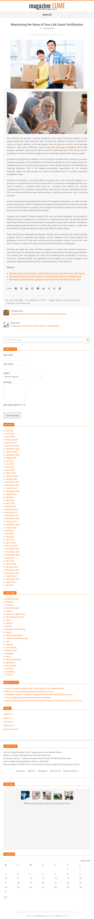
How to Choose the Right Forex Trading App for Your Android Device (35, 688)
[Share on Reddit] (43, 288)
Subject (6, 373)
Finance (9, 611)
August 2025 (11, 458)
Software (9, 668)
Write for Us (8, 725)
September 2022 (13, 555)
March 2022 (11, 564)
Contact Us (8, 714)
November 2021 (12, 573)
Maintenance (11, 650)
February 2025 (12, 476)
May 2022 (10, 558)
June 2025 (10, 464)
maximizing (20, 303)
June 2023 (10, 533)
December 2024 (12, 482)
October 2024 (11, 488)
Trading (9, 674)
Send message (12, 415)
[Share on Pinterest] (38, 288)
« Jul (5, 897)
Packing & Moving (13, 659)
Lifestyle (9, 644)
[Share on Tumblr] (49, 288)
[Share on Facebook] (16, 288)
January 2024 (11, 512)
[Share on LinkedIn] (27, 288)
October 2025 (11, 451)
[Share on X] (21, 288)
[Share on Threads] (54, 288)
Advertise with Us (11, 729)
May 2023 (10, 536)
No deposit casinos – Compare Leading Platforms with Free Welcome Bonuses (39, 694)
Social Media (11, 665)
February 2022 (12, 567)
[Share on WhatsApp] (32, 288)
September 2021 (13, 579)
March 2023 (11, 543)
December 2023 (12, 515)
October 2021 (11, 576)
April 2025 (10, 470)
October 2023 (11, 521)
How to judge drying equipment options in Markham (28, 697)
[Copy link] (60, 288)
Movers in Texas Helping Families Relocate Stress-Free (29, 691)
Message (7, 382)
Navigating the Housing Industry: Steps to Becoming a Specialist (38, 314)
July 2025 (9, 461)
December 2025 (12, 446)
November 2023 (12, 518)
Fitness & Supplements (15, 614)
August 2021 (11, 582)
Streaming (10, 671)
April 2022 (10, 561)
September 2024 (13, 491)
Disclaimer (8, 721)
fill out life (68, 300)
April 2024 (10, 503)
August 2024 (11, 494)
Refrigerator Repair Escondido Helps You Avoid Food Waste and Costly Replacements (45, 276)
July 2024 (9, 497)
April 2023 (10, 539)
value (28, 303)
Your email (8, 364)
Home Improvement (14, 635)
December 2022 (12, 548)
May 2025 (10, 467)
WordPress (58, 915)
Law (7, 641)
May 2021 (10, 585)
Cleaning (9, 605)
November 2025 (12, 449)
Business (59, 300)
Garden (9, 626)
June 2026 (10, 433)
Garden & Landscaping (15, 629)
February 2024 (12, 509)
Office (8, 656)
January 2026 (11, 442)
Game (8, 620)
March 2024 (11, 506)
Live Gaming (11, 647)
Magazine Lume (41, 915)
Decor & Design (12, 608)
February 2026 (12, 439)
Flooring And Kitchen (15, 617)
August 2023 (11, 527)
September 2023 (13, 524)
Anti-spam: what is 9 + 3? (14, 405)
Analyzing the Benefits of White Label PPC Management (35, 326)
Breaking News (12, 599)
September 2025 (13, 455)
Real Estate (10, 662)
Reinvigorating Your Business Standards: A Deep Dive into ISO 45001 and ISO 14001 (45, 279)
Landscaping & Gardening (17, 638)
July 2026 (9, 430)
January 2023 (11, 545)
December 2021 (12, 570)
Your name (8, 355)
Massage (9, 653)
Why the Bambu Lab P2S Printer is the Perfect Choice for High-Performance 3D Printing (47, 273)
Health (8, 632)
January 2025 (11, 479)
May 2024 (10, 500)
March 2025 (11, 473)
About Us (7, 718)
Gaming (9, 623)
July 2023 (9, 530)
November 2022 (12, 552)
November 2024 (12, 485)
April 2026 (10, 436)
